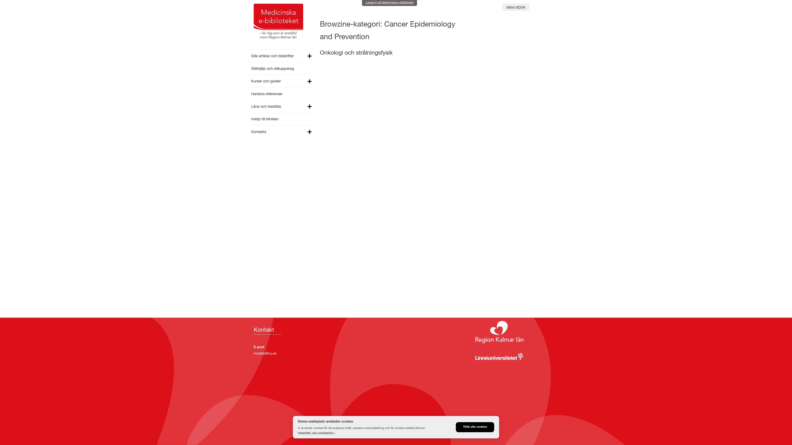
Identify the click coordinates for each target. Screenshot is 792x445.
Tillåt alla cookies (475, 427)
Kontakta (258, 131)
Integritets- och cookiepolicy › (316, 432)
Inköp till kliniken (265, 119)
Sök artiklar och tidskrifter (272, 56)
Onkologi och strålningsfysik (356, 52)
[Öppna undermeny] (309, 56)
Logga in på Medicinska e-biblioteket (390, 2)
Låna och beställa (266, 106)
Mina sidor (515, 7)
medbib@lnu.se (265, 353)
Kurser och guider (266, 81)
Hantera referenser (267, 93)
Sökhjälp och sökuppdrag (272, 68)
